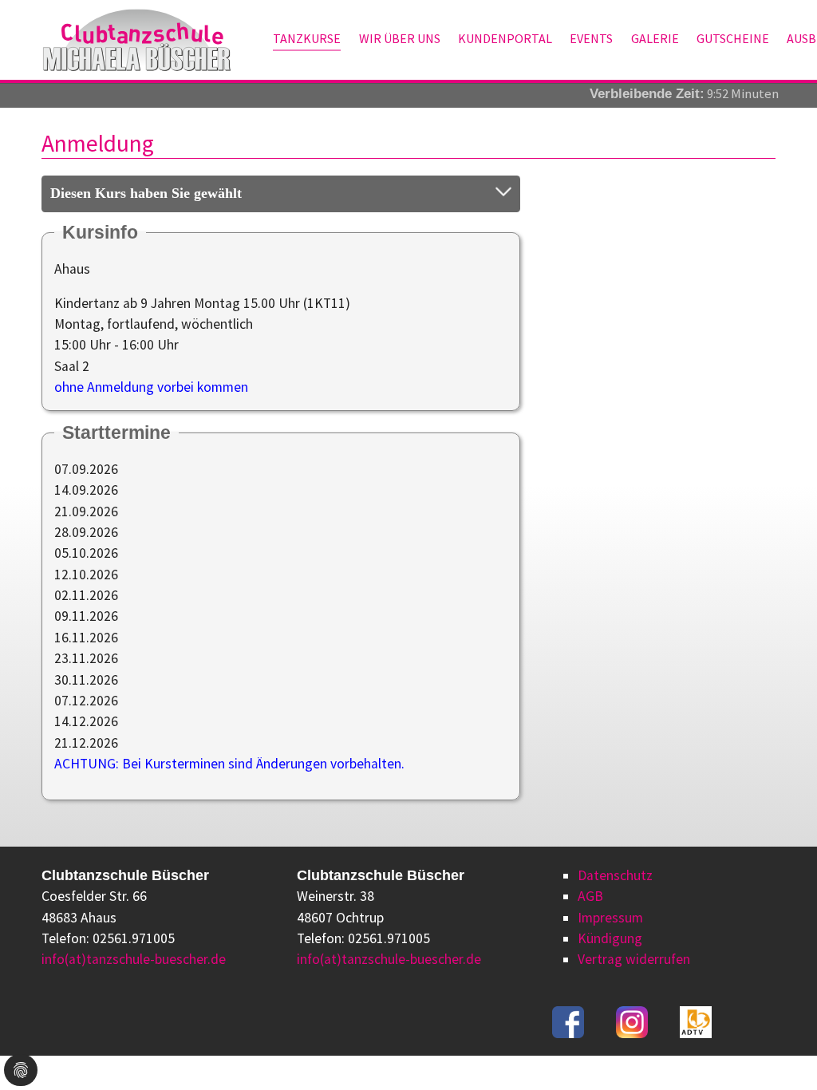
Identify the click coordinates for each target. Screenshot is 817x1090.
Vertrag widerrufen (634, 959)
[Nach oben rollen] (780, 1053)
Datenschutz (615, 875)
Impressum (610, 917)
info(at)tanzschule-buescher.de (133, 959)
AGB (590, 896)
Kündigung (610, 938)
